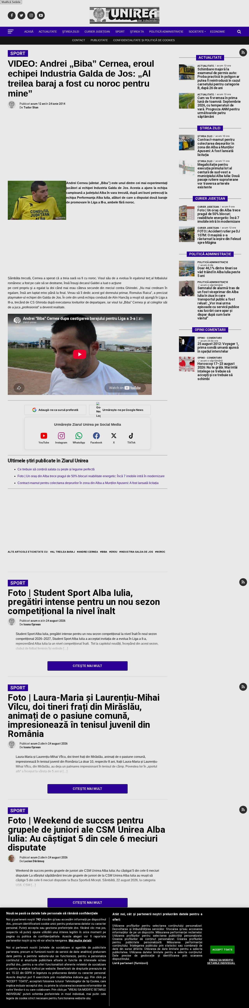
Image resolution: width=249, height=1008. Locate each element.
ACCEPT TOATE (222, 949)
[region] (124, 958)
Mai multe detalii (80, 940)
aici (86, 977)
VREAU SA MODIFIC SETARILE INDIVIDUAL (221, 961)
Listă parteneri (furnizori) (130, 963)
